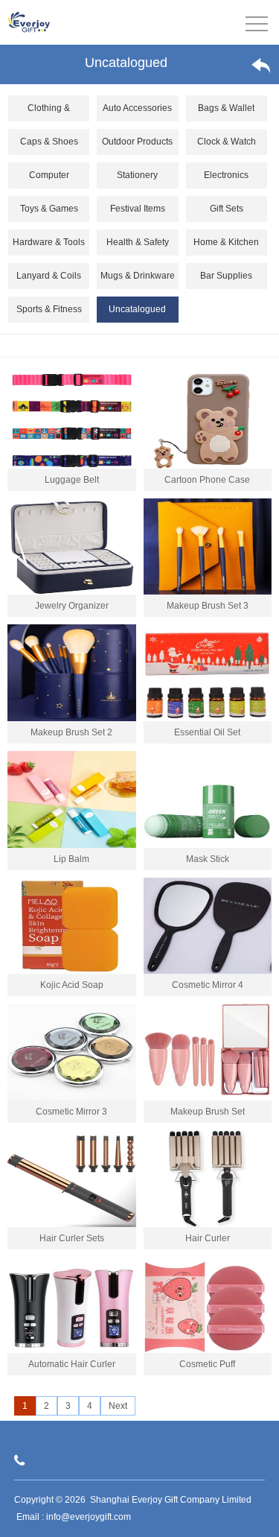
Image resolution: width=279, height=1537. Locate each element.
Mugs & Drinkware (137, 275)
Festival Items (137, 208)
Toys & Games (49, 208)
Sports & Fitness (49, 309)
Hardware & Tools (49, 242)
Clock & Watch (226, 141)
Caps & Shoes (49, 141)
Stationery (137, 175)
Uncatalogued (137, 309)
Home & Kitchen (226, 242)
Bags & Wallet (226, 108)
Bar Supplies (226, 275)
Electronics (226, 175)
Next (118, 1406)
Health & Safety (137, 242)
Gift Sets (226, 208)
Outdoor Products (137, 141)
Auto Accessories (137, 108)
